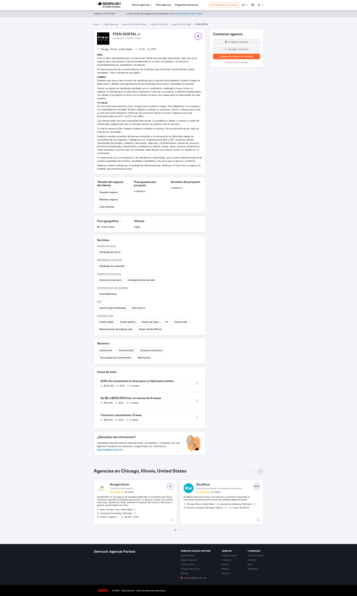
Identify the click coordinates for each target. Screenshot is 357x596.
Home (96, 24)
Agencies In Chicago (181, 24)
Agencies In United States (134, 24)
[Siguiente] (260, 471)
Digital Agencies (111, 24)
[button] (245, 5)
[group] (178, 500)
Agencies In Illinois (159, 24)
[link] (163, 5)
